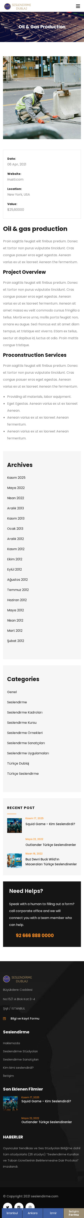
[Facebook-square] (18, 1207)
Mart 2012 (14, 630)
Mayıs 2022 (16, 487)
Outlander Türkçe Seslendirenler (50, 845)
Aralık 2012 (15, 538)
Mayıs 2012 (15, 610)
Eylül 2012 (14, 569)
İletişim (74, 1213)
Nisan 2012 (15, 620)
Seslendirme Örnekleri (25, 732)
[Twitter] (7, 1207)
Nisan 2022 (15, 498)
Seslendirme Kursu (21, 722)
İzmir (53, 1213)
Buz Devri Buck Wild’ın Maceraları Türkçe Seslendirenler (51, 861)
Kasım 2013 (15, 518)
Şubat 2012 (15, 640)
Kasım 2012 (15, 549)
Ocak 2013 (15, 528)
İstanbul (12, 1213)
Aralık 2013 (15, 508)
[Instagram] (30, 1207)
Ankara (33, 1213)
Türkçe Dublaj (18, 763)
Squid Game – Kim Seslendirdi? (50, 824)
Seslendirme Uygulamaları (28, 753)
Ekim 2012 (14, 559)
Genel (12, 692)
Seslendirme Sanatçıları (26, 743)
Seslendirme (17, 702)
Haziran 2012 (17, 600)
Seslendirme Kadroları (24, 712)
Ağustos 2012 (17, 579)
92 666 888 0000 (35, 935)
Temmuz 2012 (18, 589)
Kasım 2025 (16, 477)
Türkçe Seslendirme (23, 773)
